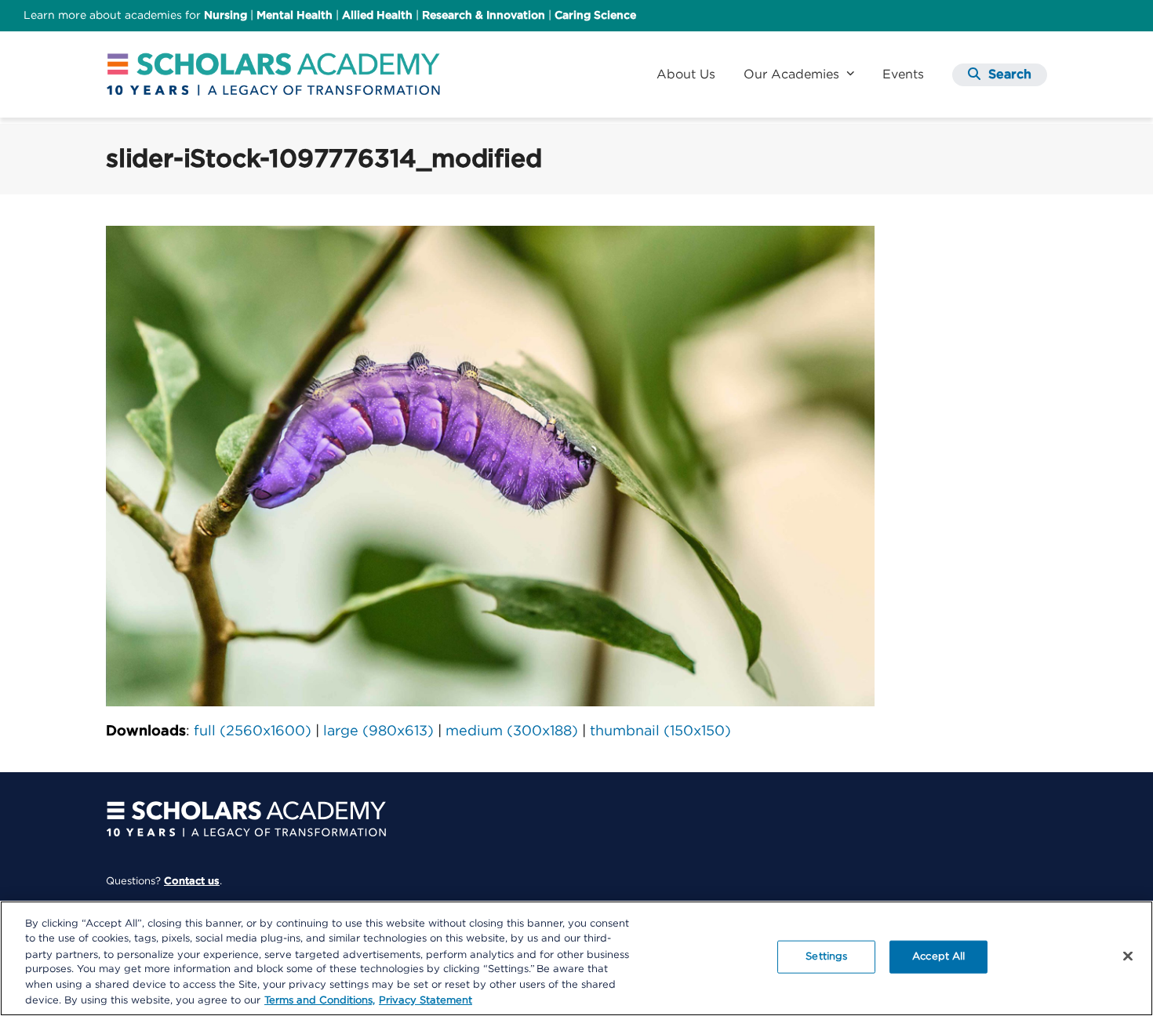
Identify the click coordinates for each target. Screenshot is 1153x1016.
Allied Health (377, 15)
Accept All (938, 957)
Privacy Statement (425, 1000)
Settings (826, 957)
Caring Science (595, 15)
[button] (999, 74)
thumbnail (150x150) (660, 731)
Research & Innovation (483, 15)
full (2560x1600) (252, 731)
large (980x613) (378, 731)
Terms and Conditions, (319, 1000)
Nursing (225, 15)
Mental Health (294, 15)
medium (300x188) (512, 731)
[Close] (1128, 956)
